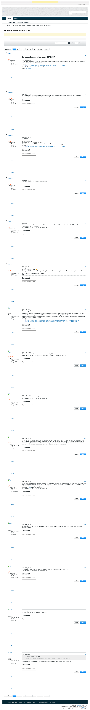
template (40, 49)
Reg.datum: (14, 61)
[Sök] (70, 14)
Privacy (35, 702)
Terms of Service (43, 702)
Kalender (26, 22)
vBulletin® (79, 705)
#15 (85, 654)
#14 (85, 611)
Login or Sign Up (81, 4)
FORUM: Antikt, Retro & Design (18, 25)
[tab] (7, 39)
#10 (85, 438)
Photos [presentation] (23, 39)
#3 (85, 137)
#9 (85, 395)
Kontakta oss (27, 702)
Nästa (46, 49)
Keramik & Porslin (31, 25)
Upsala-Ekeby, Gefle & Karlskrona (43, 25)
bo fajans (28, 68)
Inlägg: (13, 64)
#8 (85, 352)
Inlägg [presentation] (7, 39)
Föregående (8, 49)
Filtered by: (8, 47)
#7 (85, 309)
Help (20, 702)
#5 (85, 223)
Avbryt (76, 107)
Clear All (12, 47)
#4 (85, 180)
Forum (9, 18)
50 (34, 49)
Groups (16, 18)
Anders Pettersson (83, 707)
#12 (85, 525)
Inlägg (82, 107)
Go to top (52, 702)
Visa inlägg (40, 656)
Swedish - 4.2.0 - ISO (12, 702)
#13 (85, 568)
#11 (85, 482)
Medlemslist (20, 22)
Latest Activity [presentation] (15, 39)
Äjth (30, 487)
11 (30, 49)
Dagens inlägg (11, 22)
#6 (85, 266)
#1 (85, 55)
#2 (85, 94)
